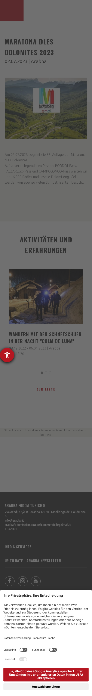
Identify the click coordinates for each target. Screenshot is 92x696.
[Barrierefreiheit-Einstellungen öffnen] (7, 355)
